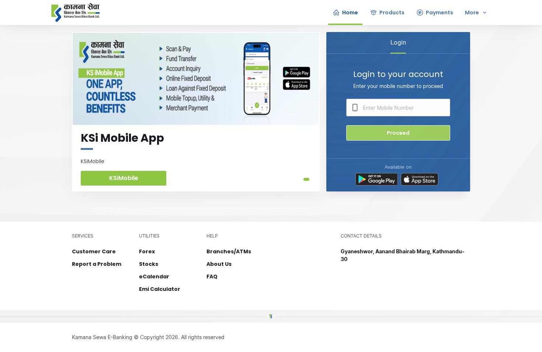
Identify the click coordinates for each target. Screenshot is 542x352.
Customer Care (94, 251)
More (472, 12)
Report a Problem (96, 264)
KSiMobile (123, 178)
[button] (306, 179)
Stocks (148, 264)
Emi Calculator (159, 289)
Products (391, 12)
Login (398, 42)
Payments (439, 12)
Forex (147, 251)
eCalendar (154, 276)
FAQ (212, 276)
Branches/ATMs (228, 251)
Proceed (398, 133)
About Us (219, 264)
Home (350, 12)
